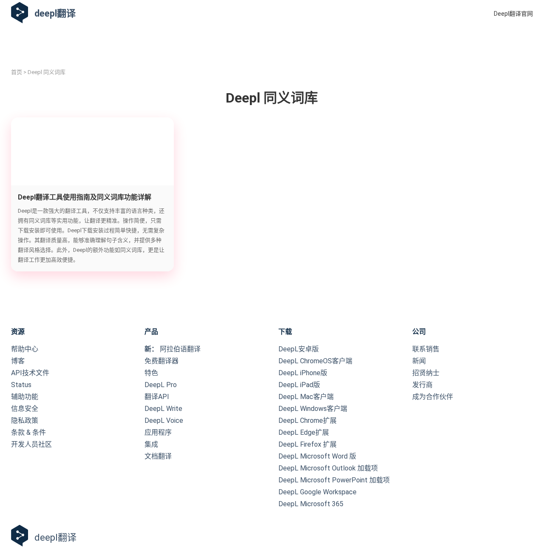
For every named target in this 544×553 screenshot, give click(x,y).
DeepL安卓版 (298, 349)
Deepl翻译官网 (513, 13)
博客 (18, 361)
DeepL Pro (160, 385)
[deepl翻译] (19, 13)
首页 (16, 72)
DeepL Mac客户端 (306, 397)
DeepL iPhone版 (302, 373)
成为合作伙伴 (432, 397)
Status (21, 385)
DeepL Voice (163, 420)
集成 (151, 444)
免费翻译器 (161, 361)
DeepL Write (163, 409)
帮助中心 (24, 349)
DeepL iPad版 (299, 385)
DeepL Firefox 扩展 (307, 444)
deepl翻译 (55, 13)
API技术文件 (30, 373)
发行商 (422, 385)
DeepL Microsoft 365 (310, 504)
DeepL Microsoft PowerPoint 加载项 (334, 480)
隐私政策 (24, 420)
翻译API (156, 397)
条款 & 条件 (28, 432)
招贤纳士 (425, 373)
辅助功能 (24, 397)
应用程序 (158, 432)
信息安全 (24, 409)
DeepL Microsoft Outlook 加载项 (328, 468)
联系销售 (425, 349)
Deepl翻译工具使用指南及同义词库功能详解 (84, 197)
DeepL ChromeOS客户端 (315, 361)
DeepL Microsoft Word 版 (317, 456)
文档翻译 (158, 456)
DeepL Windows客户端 (312, 409)
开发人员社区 (31, 444)
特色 (151, 373)
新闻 (419, 361)
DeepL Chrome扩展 (307, 420)
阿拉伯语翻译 (172, 349)
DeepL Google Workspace (317, 492)
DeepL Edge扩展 (303, 432)
